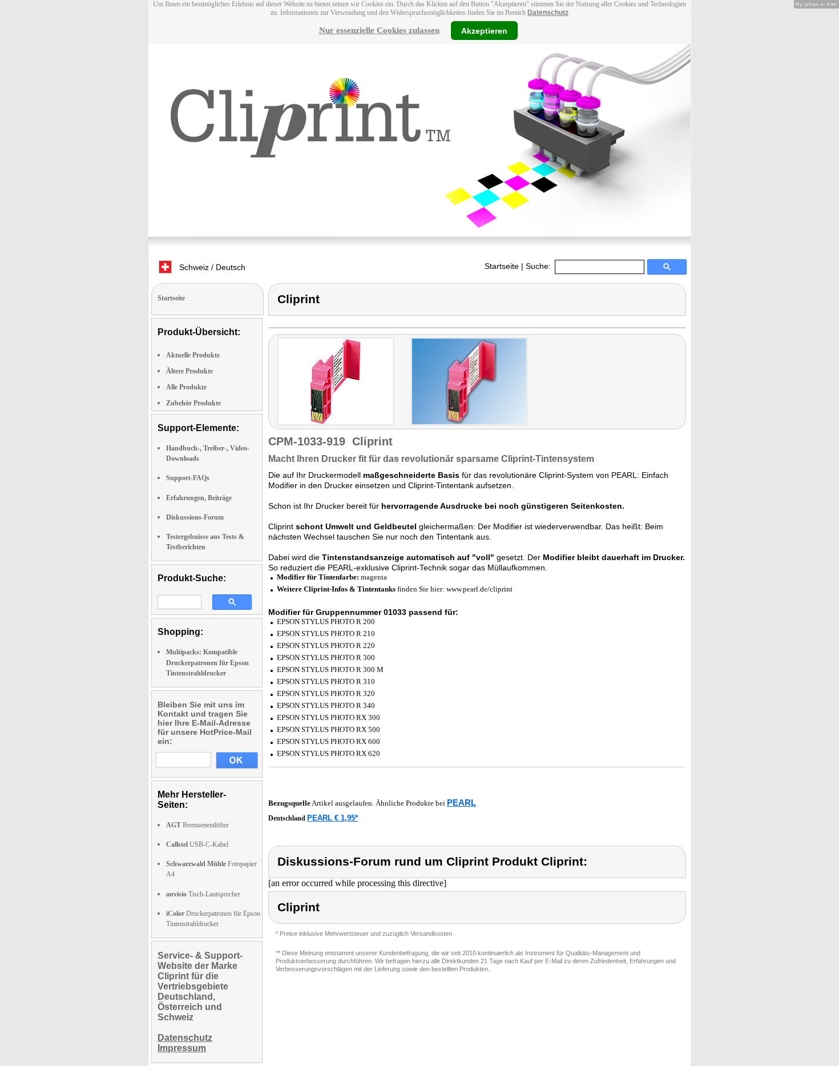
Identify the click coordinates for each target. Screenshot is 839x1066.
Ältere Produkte (189, 371)
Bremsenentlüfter (197, 825)
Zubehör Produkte (193, 403)
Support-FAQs (187, 478)
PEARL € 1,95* (332, 818)
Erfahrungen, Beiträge (199, 498)
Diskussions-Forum (195, 517)
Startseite (502, 266)
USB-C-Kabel (197, 844)
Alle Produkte (186, 387)
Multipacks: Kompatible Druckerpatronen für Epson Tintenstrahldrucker (207, 662)
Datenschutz (547, 13)
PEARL (461, 802)
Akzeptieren (484, 30)
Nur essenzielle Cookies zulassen (379, 30)
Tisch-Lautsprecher (203, 894)
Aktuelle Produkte (193, 355)
